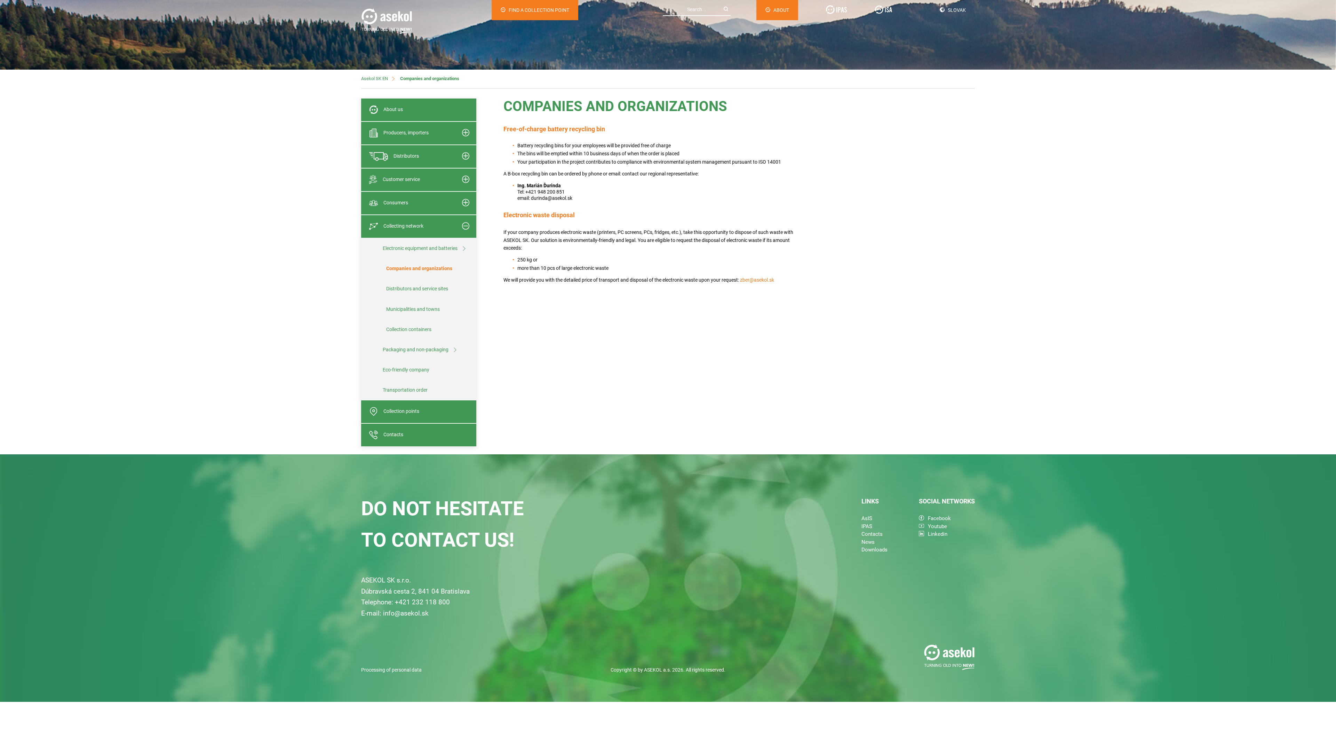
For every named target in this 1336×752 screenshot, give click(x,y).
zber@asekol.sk (757, 280)
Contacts (393, 434)
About (781, 10)
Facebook (939, 518)
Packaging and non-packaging (415, 349)
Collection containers (408, 329)
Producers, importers (406, 132)
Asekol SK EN (374, 78)
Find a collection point (539, 10)
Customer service (401, 179)
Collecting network (403, 226)
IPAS (866, 526)
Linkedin (937, 534)
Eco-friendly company (406, 370)
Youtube (937, 526)
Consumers (395, 202)
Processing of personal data (391, 670)
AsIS (866, 518)
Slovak (957, 10)
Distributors (406, 156)
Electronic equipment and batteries (420, 248)
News (868, 542)
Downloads (874, 550)
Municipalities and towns (413, 309)
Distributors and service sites (417, 288)
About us (393, 109)
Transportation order (405, 390)
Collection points (401, 411)
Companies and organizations (419, 268)
